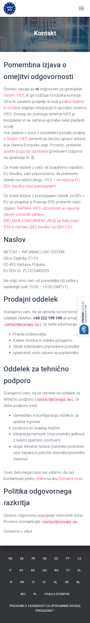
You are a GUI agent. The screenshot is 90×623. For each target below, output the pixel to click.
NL (78, 582)
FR (33, 558)
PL (35, 594)
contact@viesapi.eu (22, 324)
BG (33, 570)
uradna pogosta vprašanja (26, 151)
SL (55, 582)
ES (56, 558)
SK (67, 582)
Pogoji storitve (57, 594)
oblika (41, 478)
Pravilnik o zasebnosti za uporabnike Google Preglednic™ (45, 608)
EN (10, 558)
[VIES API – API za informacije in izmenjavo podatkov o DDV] (11, 8)
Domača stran (70, 478)
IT (10, 570)
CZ (79, 558)
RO (56, 570)
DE (22, 558)
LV (44, 582)
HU (45, 570)
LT (33, 582)
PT (68, 558)
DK (45, 558)
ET (68, 570)
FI (11, 582)
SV (21, 570)
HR (22, 582)
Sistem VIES (14, 95)
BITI (23, 594)
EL (79, 570)
